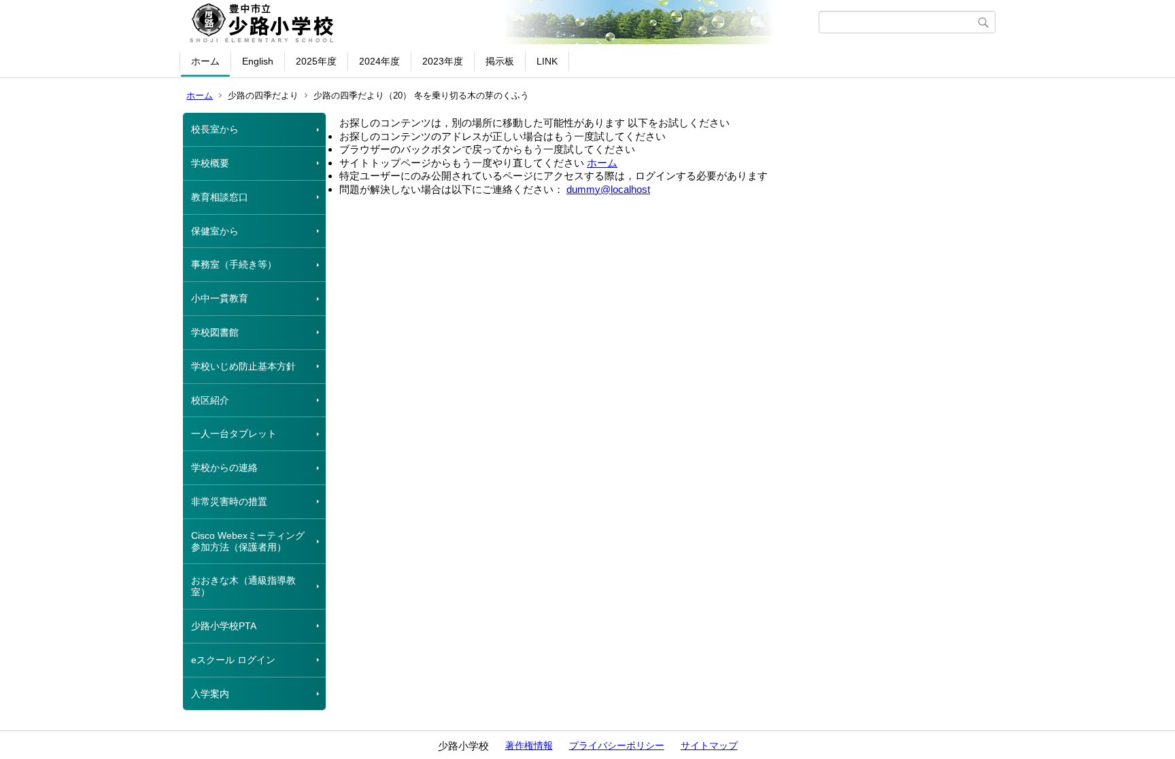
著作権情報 (529, 745)
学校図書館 (215, 332)
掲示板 (500, 61)
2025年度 (316, 61)
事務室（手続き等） (234, 264)
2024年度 (379, 61)
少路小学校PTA (223, 625)
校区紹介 (210, 400)
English (257, 61)
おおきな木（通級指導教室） (243, 586)
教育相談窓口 (219, 197)
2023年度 (442, 61)
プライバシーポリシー (616, 745)
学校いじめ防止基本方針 (243, 366)
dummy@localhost (608, 189)
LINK (547, 61)
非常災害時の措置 (229, 501)
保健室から (215, 231)
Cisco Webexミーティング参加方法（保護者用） (248, 541)
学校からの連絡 (224, 467)
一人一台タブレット (234, 433)
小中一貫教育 (219, 298)
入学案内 (210, 693)
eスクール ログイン (233, 659)
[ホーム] (501, 22)
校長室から (215, 129)
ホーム (205, 61)
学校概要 (210, 163)
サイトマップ (709, 745)
